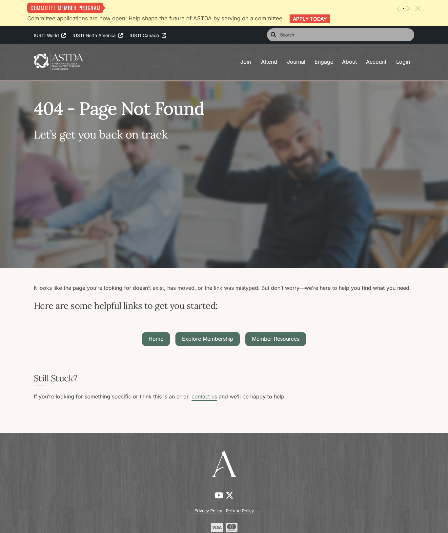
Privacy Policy (208, 510)
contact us (204, 396)
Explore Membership (207, 338)
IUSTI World (47, 35)
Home (156, 338)
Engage (324, 61)
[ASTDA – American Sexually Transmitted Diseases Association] (58, 60)
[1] (403, 8)
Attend (269, 61)
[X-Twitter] (230, 495)
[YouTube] (220, 495)
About (349, 61)
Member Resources (275, 338)
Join (245, 61)
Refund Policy (240, 510)
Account (376, 61)
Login (403, 61)
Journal (296, 61)
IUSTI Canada (146, 35)
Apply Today (310, 19)
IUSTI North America (95, 35)
